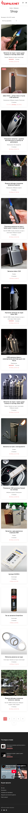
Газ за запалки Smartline (14, 616)
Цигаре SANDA (14, 574)
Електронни (6, 100)
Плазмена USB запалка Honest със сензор (14, 489)
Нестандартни (17, 144)
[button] (23, 2)
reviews (14, 102)
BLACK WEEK (7, 231)
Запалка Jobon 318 (14, 271)
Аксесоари (14, 577)
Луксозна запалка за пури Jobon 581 (14, 313)
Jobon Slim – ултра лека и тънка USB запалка (14, 96)
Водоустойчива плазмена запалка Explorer (14, 184)
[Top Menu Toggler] (26, 2)
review (17, 59)
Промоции (21, 100)
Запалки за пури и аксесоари (16, 57)
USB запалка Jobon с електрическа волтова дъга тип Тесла (14, 359)
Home (11, 8)
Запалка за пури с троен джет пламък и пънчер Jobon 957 (14, 402)
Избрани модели (14, 100)
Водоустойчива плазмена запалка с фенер (14, 699)
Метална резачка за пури (14, 657)
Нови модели (17, 319)
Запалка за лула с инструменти (14, 447)
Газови (6, 57)
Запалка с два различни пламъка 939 (14, 532)
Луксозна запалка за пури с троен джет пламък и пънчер (14, 227)
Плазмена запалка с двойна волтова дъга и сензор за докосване (14, 140)
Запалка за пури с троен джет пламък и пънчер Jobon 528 (14, 53)
